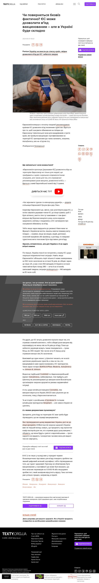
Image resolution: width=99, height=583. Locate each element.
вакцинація (52, 484)
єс (35, 487)
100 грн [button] (26, 315)
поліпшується (52, 269)
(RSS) (37, 536)
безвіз (25, 484)
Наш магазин (36, 554)
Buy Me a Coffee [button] (41, 325)
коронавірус (27, 487)
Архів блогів (35, 560)
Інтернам (55, 546)
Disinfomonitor (57, 544)
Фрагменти (35, 539)
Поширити (26, 45)
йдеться (26, 183)
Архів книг (35, 562)
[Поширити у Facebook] (33, 44)
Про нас (34, 534)
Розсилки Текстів (37, 541)
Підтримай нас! (36, 552)
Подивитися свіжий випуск (83, 548)
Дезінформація (57, 541)
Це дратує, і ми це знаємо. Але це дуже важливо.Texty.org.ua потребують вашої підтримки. (43, 284)
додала (68, 202)
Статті (33, 536)
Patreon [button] (27, 325)
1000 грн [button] (47, 315)
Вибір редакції (36, 544)
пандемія (43, 484)
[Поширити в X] (37, 44)
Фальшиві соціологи (59, 539)
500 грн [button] (36, 315)
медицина (33, 484)
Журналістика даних (59, 534)
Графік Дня (35, 557)
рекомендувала (63, 125)
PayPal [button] (67, 325)
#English (34, 546)
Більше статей (29, 515)
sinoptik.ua (81, 224)
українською (25, 572)
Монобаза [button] (56, 325)
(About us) (40, 534)
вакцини (62, 484)
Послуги (55, 536)
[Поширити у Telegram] (40, 44)
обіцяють (26, 433)
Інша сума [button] (58, 315)
